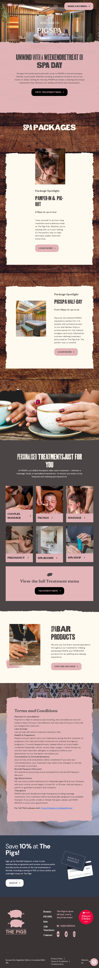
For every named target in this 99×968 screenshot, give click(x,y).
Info (45, 921)
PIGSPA (47, 916)
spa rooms (45, 558)
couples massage (14, 515)
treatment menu (48, 590)
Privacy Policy (57, 958)
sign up (13, 883)
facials (43, 517)
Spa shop (74, 557)
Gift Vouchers (48, 928)
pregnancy (16, 557)
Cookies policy (57, 964)
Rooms (47, 911)
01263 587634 (67, 925)
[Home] (17, 5)
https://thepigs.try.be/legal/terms (56, 808)
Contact (47, 935)
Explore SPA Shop (65, 666)
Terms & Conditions (59, 961)
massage (74, 517)
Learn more (46, 248)
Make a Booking (77, 6)
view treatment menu (48, 92)
